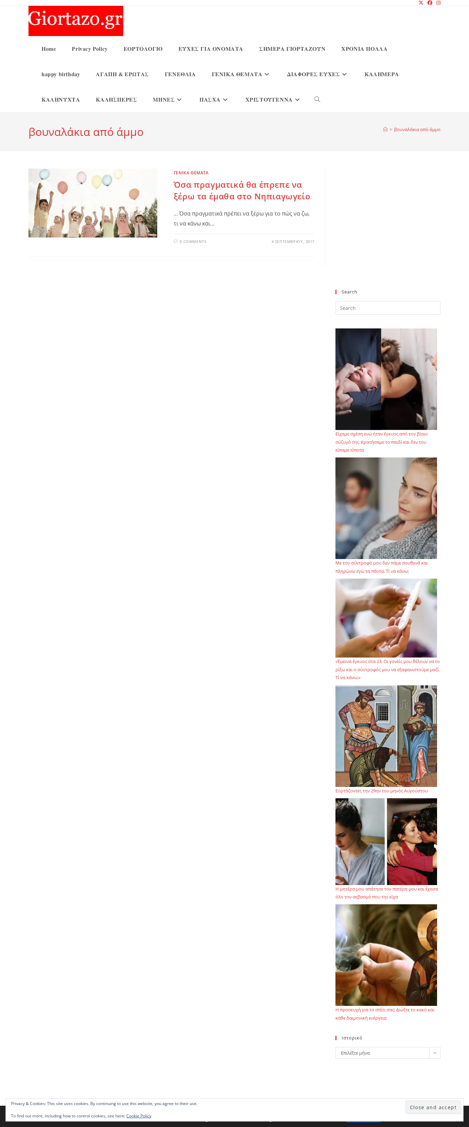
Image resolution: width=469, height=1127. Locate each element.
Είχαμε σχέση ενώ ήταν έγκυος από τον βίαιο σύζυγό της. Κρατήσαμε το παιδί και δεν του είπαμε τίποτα (381, 442)
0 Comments (193, 241)
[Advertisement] (388, 233)
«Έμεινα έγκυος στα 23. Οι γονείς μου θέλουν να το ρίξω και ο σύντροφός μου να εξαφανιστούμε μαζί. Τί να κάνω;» (387, 669)
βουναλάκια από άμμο (417, 129)
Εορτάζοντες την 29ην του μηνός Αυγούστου (381, 791)
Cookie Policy (138, 1116)
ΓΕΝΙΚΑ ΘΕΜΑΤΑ (191, 173)
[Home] (385, 129)
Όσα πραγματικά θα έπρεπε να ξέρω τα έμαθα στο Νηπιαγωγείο (242, 190)
